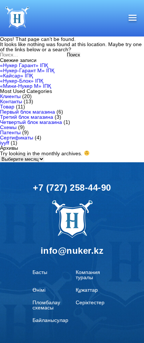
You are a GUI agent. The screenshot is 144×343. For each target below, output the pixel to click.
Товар (7, 107)
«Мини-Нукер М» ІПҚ (25, 86)
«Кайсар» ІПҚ (16, 76)
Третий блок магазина (26, 117)
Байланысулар (50, 320)
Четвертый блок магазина (31, 122)
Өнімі (38, 290)
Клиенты (10, 96)
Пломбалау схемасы (46, 305)
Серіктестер (90, 302)
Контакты (11, 101)
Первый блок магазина (27, 112)
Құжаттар (87, 290)
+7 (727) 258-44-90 (72, 188)
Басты (39, 272)
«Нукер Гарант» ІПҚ (24, 65)
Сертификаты (16, 138)
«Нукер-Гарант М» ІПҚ (27, 70)
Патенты (10, 132)
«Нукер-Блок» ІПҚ (21, 81)
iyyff (4, 143)
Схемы (8, 127)
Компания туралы (88, 274)
